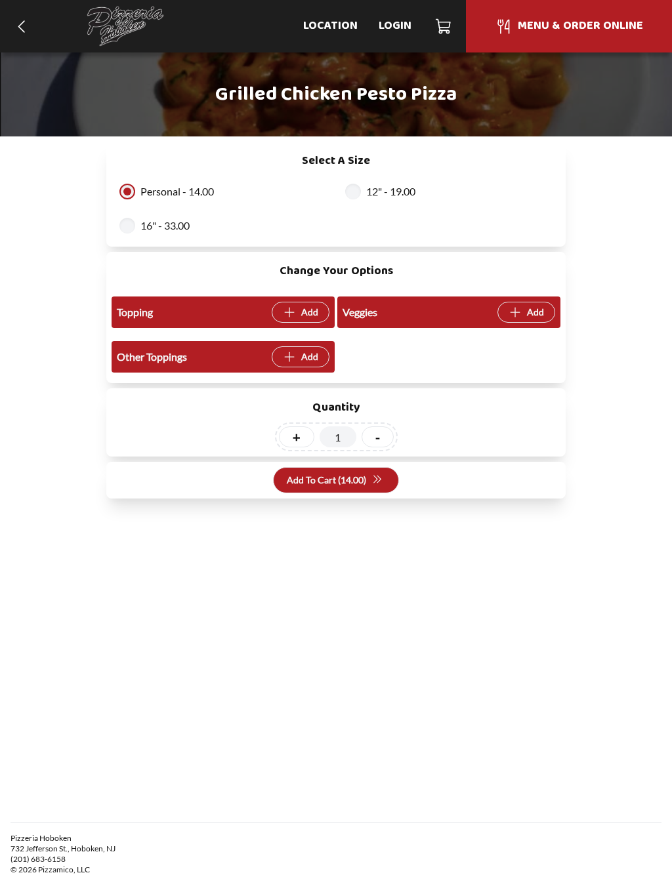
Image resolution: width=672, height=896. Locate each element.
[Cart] (444, 26)
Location (330, 25)
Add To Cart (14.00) (326, 479)
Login (395, 25)
